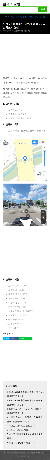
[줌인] (43, 212)
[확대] (44, 147)
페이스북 (14, 338)
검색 (43, 9)
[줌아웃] (43, 221)
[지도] (35, 142)
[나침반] (43, 217)
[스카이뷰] (42, 142)
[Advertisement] (25, 56)
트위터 (6, 338)
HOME (5, 17)
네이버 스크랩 (26, 338)
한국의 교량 (11, 4)
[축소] (44, 169)
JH (32, 456)
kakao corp (6, 223)
